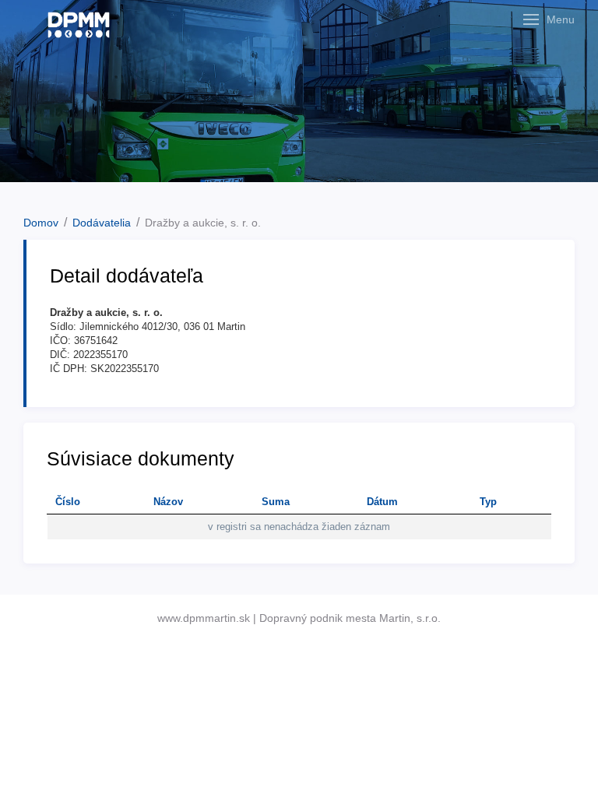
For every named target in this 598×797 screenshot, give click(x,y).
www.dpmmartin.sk (203, 618)
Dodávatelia (101, 222)
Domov (40, 222)
